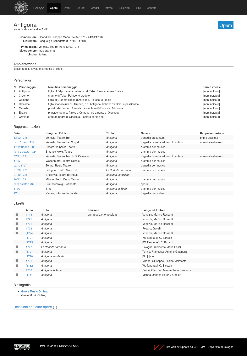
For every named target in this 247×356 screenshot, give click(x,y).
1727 (29, 247)
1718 (29, 214)
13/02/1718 (21, 137)
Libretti (81, 8)
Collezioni (124, 8)
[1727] (30, 251)
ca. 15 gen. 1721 (24, 142)
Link (138, 8)
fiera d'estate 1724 (25, 151)
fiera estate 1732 (24, 184)
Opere (54, 8)
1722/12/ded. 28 (24, 147)
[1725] (30, 242)
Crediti (95, 8)
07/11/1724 (21, 156)
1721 (29, 219)
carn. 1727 (20, 165)
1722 (29, 228)
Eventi (67, 8)
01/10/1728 (21, 175)
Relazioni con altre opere (33, 306)
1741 (17, 193)
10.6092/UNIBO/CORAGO (63, 346)
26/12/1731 (21, 179)
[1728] (30, 256)
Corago (38, 7)
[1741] (30, 275)
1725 (17, 161)
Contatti (151, 8)
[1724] (30, 233)
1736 (17, 188)
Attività (109, 8)
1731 (29, 261)
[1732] (30, 265)
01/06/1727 (21, 170)
